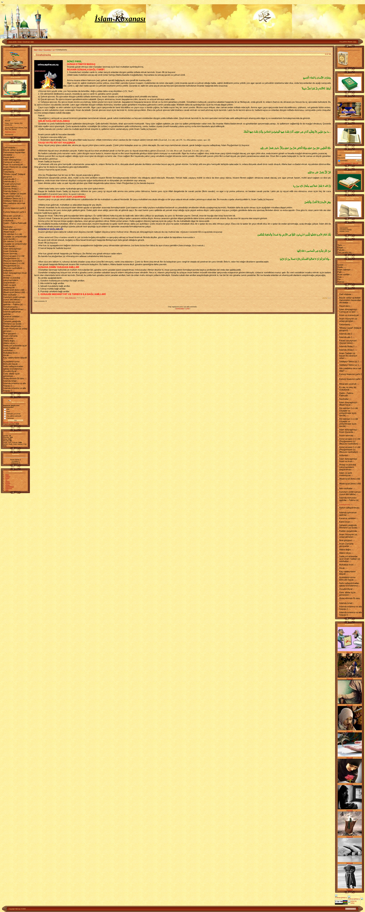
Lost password (346, 163)
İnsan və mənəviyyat (13, 164)
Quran (340, 265)
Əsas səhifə (13, 41)
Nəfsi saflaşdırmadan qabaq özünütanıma (13, 367)
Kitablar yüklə (344, 231)
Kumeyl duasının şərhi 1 (14, 212)
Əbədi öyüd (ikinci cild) (13, 290)
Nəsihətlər (8, 227)
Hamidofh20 (9, 486)
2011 (40, 50)
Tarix (339, 245)
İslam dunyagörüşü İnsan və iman (348, 460)
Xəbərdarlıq (8, 172)
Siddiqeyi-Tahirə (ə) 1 (13, 201)
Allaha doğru (9, 340)
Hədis (340, 267)
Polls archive (14, 422)
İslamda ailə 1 (9, 181)
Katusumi (8, 488)
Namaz (340, 281)
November (47, 50)
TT (6, 480)
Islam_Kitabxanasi (70, 297)
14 (53, 50)
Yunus (7, 481)
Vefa (6, 490)
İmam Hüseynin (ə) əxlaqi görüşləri (348, 319)
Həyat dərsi (8, 157)
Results (6, 422)
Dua (339, 277)
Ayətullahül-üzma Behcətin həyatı (11, 362)
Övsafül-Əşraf (9, 371)
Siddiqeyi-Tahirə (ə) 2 (13, 198)
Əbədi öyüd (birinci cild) (14, 292)
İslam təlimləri (343, 269)
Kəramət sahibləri (11, 316)
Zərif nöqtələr (9, 147)
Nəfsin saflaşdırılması (13, 309)
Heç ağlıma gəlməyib (14, 416)
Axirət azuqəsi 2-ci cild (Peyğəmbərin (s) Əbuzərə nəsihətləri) (13, 258)
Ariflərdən (7, 270)
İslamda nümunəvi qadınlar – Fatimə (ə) (13, 303)
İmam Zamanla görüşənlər (10, 337)
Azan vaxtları (343, 274)
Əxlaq (20, 41)
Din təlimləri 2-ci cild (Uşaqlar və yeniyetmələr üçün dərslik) (15, 236)
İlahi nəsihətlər (10, 294)
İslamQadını (344, 228)
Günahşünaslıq (10, 307)
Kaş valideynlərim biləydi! (15, 357)
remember (344, 160)
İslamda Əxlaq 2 (10, 188)
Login (187, 308)
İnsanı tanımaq (10, 253)
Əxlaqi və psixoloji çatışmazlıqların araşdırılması (11, 280)
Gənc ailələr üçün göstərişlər (11, 374)
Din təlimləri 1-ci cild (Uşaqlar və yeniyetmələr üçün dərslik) (15, 243)
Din (339, 279)
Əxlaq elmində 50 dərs (13, 378)
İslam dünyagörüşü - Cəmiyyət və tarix (12, 160)
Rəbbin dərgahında (12, 326)
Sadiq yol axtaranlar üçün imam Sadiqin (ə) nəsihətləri (15, 348)
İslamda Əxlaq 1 (10, 191)
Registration (180, 308)
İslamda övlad (9, 381)
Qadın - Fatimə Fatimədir (15, 223)
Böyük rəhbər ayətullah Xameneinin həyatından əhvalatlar (14, 152)
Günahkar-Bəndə (346, 229)
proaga (7, 483)
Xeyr (8, 411)
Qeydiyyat (26, 41)
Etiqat (340, 247)
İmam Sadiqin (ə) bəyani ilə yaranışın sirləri (14, 194)
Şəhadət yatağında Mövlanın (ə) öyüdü (12, 322)
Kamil (7, 478)
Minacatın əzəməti (11, 216)
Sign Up (355, 163)
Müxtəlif (349, 652)
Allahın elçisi (9, 343)
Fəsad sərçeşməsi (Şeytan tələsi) (12, 185)
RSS (354, 41)
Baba (7, 475)
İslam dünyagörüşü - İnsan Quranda (12, 249)
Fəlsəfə (340, 250)
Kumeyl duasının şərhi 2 (14, 208)
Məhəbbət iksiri (10, 353)
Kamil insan (8, 319)
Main (35, 50)
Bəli (8, 409)
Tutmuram (10, 418)
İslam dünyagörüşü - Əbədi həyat (12, 230)
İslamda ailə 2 (9, 179)
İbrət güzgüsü (9, 333)
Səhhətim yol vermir (13, 414)
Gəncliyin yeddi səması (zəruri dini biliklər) (14, 298)
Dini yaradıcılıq (344, 252)
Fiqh (339, 272)
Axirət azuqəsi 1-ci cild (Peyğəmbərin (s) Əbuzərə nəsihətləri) (13, 265)
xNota (7, 485)
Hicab (6, 355)
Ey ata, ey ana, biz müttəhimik (12, 219)
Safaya (7, 476)
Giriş (32, 41)
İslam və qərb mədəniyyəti (9, 286)
